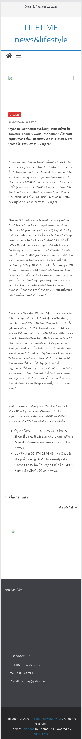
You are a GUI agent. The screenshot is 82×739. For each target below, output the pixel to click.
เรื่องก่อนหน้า (18, 497)
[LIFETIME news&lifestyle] (9, 55)
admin (32, 121)
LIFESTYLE (14, 114)
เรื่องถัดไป (66, 507)
